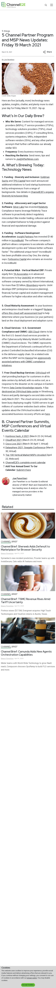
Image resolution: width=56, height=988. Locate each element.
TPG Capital (19, 180)
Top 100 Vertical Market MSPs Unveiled (25, 455)
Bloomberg (32, 285)
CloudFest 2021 (13, 440)
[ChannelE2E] (13, 5)
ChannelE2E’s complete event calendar (25, 462)
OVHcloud (41, 372)
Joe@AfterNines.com (27, 159)
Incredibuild (17, 240)
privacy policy (32, 978)
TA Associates (20, 274)
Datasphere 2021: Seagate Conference (25, 447)
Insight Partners (25, 236)
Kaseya (29, 358)
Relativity (43, 207)
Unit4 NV (26, 277)
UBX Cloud (33, 331)
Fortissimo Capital (17, 259)
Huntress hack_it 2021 (17, 436)
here (47, 414)
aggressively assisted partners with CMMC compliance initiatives (26, 362)
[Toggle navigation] (51, 4)
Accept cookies (28, 985)
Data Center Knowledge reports (26, 387)
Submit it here (23, 470)
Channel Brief (9, 541)
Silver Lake (18, 207)
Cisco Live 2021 (13, 443)
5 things (6, 30)
